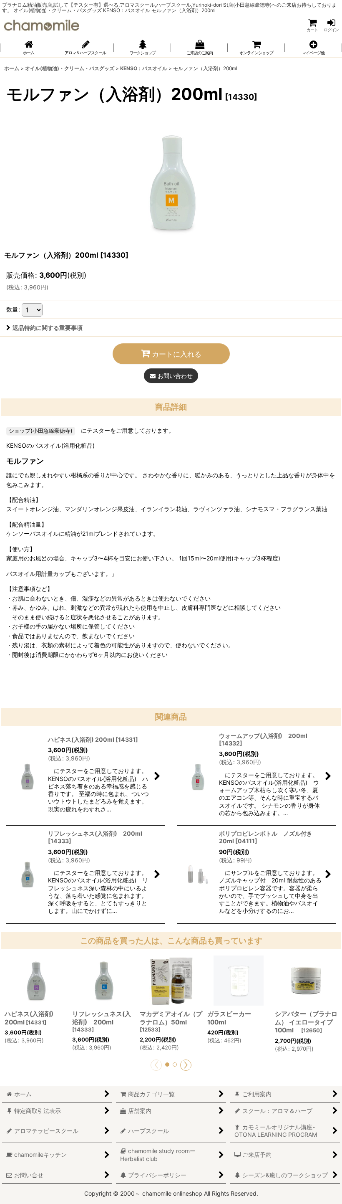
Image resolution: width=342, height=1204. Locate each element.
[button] (313, 48)
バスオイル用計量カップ (38, 573)
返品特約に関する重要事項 (48, 327)
